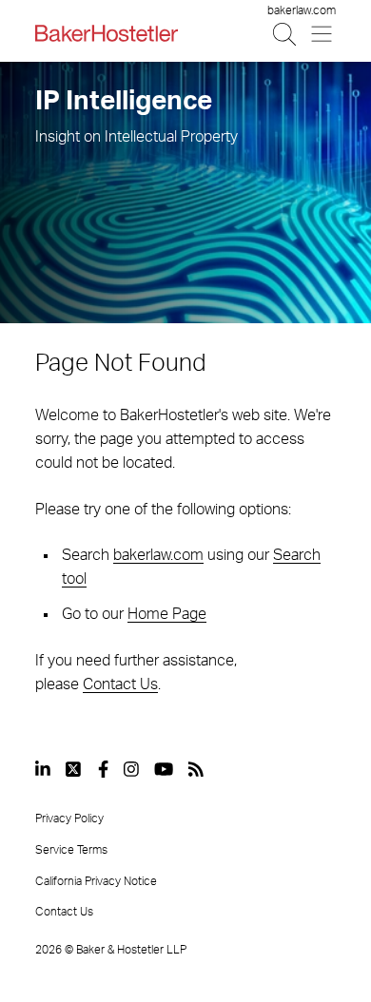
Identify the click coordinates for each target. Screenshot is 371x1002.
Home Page (166, 614)
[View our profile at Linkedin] (42, 769)
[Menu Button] (323, 34)
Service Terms (71, 850)
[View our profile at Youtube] (163, 769)
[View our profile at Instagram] (131, 769)
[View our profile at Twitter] (74, 769)
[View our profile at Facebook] (103, 769)
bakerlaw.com (301, 10)
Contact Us (120, 684)
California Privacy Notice (96, 881)
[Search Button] (286, 34)
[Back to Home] (106, 33)
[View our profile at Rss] (196, 769)
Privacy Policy (69, 818)
